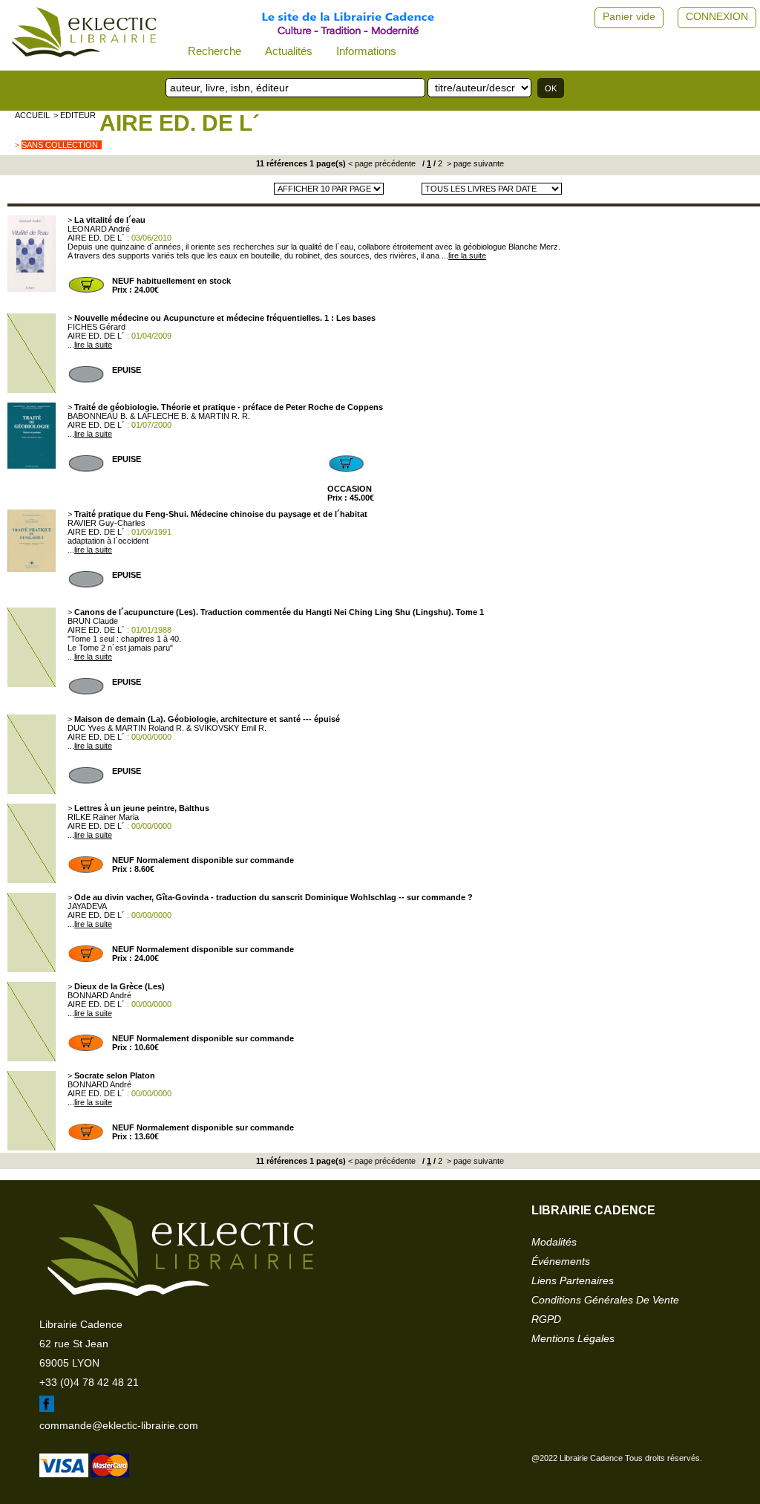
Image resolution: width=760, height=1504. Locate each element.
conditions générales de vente (605, 1300)
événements (560, 1261)
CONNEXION (717, 16)
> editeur (74, 115)
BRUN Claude (93, 620)
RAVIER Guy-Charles (106, 522)
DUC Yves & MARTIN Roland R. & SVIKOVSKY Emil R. (167, 727)
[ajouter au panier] (86, 291)
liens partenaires (572, 1280)
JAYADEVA (87, 906)
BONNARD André (99, 995)
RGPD (546, 1319)
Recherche (214, 51)
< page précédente (382, 163)
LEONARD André (99, 228)
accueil (32, 115)
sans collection (60, 144)
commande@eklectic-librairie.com (118, 1425)
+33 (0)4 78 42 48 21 (89, 1382)
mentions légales (573, 1338)
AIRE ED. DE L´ (179, 123)
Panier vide (629, 16)
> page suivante (474, 163)
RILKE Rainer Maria (103, 817)
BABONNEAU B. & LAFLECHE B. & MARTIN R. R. (159, 415)
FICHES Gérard (96, 326)
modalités (554, 1242)
